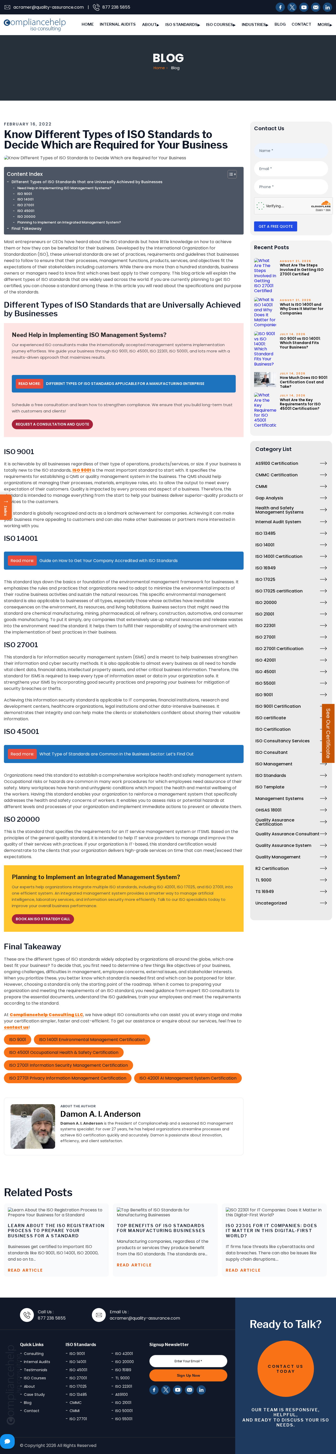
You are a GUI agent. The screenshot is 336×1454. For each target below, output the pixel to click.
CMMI (261, 486)
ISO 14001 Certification (278, 556)
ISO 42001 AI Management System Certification (188, 1078)
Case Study (34, 1394)
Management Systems (279, 799)
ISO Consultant (271, 752)
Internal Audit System (278, 522)
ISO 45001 (25, 210)
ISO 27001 (25, 205)
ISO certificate (270, 718)
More (324, 24)
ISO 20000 (26, 216)
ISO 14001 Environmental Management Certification (92, 1040)
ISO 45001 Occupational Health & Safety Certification (63, 1052)
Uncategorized (271, 903)
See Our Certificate (328, 733)
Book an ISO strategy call (43, 919)
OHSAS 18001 (268, 810)
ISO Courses (219, 24)
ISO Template (269, 787)
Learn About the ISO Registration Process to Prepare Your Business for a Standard (56, 1231)
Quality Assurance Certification (274, 822)
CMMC (76, 1402)
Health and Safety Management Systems (279, 510)
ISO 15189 (123, 1370)
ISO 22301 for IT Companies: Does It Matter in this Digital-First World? (271, 1231)
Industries (254, 24)
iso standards (181, 24)
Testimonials (35, 1370)
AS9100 (121, 1394)
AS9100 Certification (276, 463)
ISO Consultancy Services (282, 741)
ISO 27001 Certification (279, 649)
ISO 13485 (265, 533)
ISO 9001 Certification (278, 706)
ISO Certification (273, 729)
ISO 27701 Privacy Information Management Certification (67, 1078)
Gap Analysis (269, 498)
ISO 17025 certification (279, 591)
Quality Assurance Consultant (287, 834)
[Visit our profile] (303, 7)
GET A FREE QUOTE (276, 226)
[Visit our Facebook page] (280, 7)
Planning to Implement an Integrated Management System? (69, 222)
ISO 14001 (25, 199)
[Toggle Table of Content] (232, 174)
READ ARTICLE (25, 1270)
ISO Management (273, 764)
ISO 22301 (265, 626)
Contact (301, 24)
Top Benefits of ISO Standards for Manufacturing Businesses (161, 1228)
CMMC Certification (276, 475)
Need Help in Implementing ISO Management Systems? (64, 188)
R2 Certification (272, 868)
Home (88, 24)
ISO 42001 (265, 660)
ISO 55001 (265, 683)
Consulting (34, 1353)
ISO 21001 (264, 614)
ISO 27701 (78, 1419)
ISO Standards (270, 775)
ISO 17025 (265, 579)
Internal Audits (118, 24)
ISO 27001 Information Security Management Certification (68, 1065)
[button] (6, 507)
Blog (280, 24)
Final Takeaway (26, 228)
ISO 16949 (265, 568)
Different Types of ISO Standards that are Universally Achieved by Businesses (87, 181)
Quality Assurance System (283, 845)
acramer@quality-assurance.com (48, 7)
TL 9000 (263, 880)
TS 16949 (264, 892)
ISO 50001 (124, 1410)
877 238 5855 (116, 7)
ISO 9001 (24, 193)
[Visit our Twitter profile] (292, 7)
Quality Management (278, 857)
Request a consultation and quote (52, 424)
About (149, 24)
